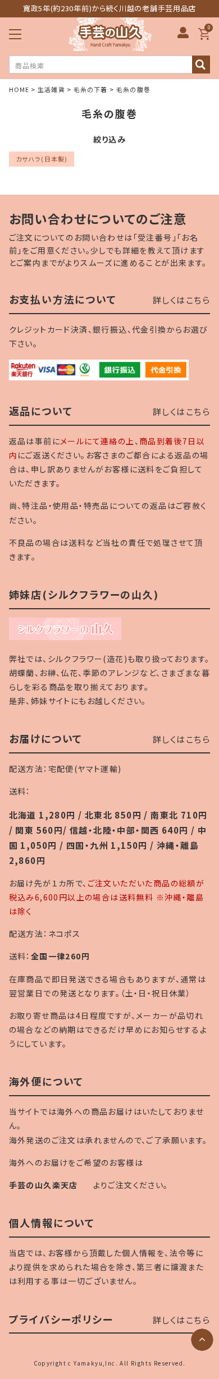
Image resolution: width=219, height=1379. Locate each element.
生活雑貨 (51, 89)
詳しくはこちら (182, 300)
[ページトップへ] (202, 1340)
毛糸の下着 (91, 89)
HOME (19, 89)
